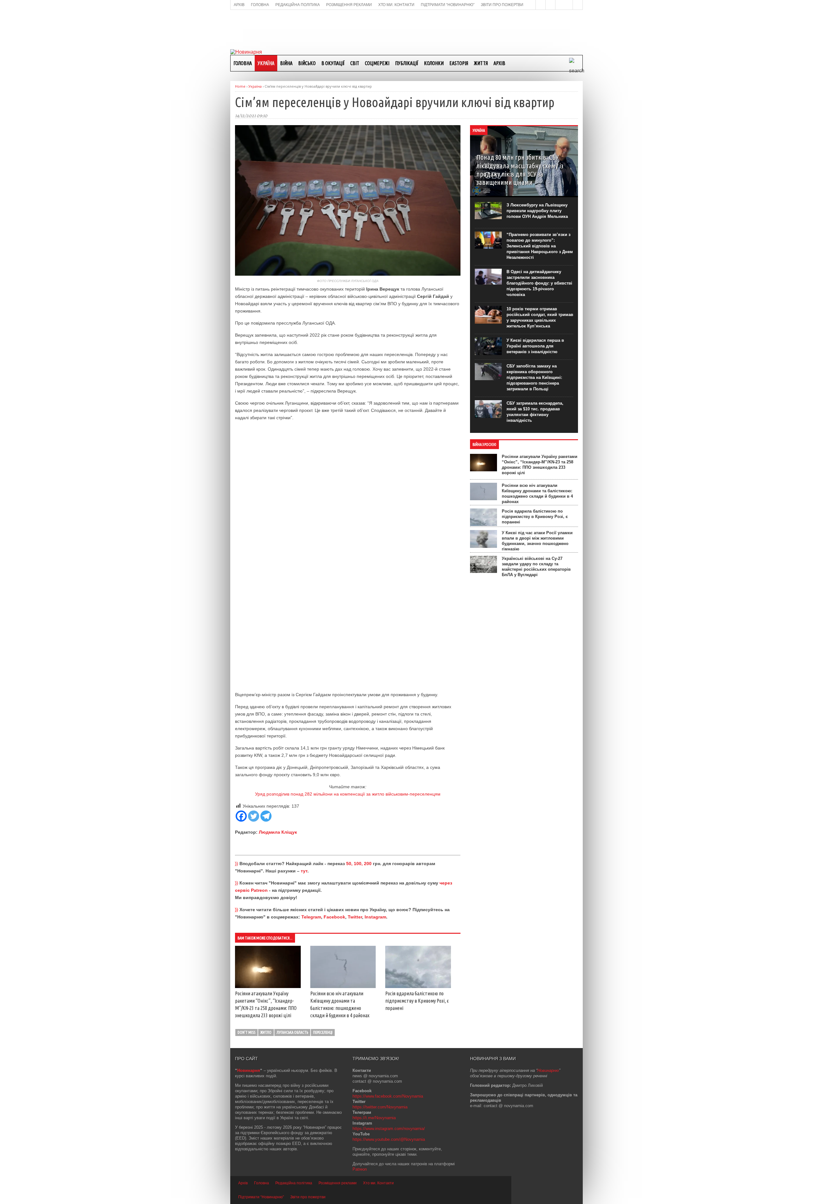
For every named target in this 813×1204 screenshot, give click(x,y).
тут (304, 870)
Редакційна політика (293, 1183)
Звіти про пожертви (308, 1197)
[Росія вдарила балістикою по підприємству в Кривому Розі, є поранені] (418, 986)
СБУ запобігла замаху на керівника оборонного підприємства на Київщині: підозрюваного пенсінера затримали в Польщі (534, 377)
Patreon (360, 1169)
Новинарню (548, 1070)
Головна (242, 63)
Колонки (434, 63)
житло (266, 1032)
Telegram (311, 916)
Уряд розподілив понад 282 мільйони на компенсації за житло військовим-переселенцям (347, 794)
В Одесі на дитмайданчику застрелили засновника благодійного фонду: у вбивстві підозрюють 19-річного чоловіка (539, 283)
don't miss (246, 1032)
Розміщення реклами (338, 1183)
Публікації (406, 63)
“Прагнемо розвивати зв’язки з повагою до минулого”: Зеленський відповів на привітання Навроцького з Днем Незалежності (540, 246)
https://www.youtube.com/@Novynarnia (389, 1139)
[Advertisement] (406, 29)
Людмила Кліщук (278, 832)
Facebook (334, 916)
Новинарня (248, 1070)
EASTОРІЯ (458, 63)
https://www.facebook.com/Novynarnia (388, 1096)
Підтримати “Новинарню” (261, 1197)
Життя (481, 63)
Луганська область (292, 1032)
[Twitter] (253, 816)
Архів (499, 63)
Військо (307, 63)
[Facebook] (241, 816)
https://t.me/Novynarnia (374, 1117)
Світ (354, 63)
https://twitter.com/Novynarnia (380, 1107)
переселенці (323, 1032)
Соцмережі (377, 63)
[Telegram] (266, 816)
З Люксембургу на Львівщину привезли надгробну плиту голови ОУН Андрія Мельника (537, 211)
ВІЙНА (286, 63)
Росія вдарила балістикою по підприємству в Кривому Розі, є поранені (417, 1001)
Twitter (355, 916)
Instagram (375, 916)
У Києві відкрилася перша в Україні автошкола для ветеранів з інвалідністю (535, 346)
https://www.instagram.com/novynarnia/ (389, 1128)
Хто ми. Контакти (378, 1183)
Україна (266, 63)
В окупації (333, 63)
